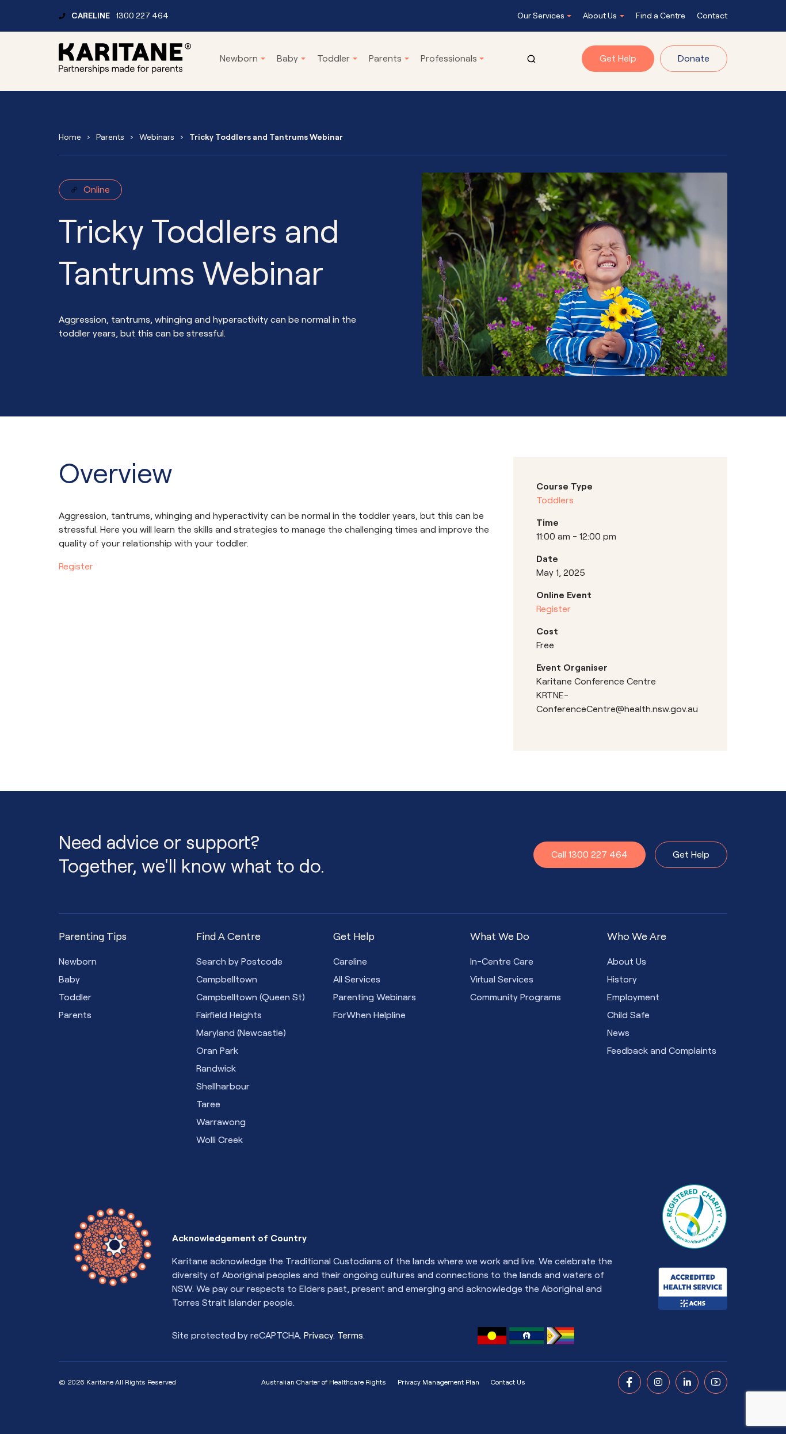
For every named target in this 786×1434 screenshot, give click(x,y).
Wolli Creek (219, 1140)
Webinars (156, 137)
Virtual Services (501, 979)
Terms (350, 1335)
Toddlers (555, 500)
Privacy (318, 1335)
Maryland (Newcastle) (241, 1033)
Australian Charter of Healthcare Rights (323, 1382)
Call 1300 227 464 (589, 855)
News (618, 1033)
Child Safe (628, 1015)
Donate (693, 58)
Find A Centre (228, 936)
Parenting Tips (93, 936)
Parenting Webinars (374, 997)
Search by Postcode (239, 962)
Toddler (333, 58)
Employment (633, 997)
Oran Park (217, 1051)
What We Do (499, 936)
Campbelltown (226, 979)
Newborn (239, 58)
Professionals (449, 58)
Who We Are (636, 936)
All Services (356, 979)
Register (76, 566)
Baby (287, 58)
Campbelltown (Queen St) (250, 997)
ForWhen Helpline (369, 1015)
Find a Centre (660, 15)
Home (70, 137)
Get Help (618, 58)
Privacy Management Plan (438, 1382)
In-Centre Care (501, 962)
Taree (208, 1104)
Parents (385, 58)
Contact (712, 15)
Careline (350, 962)
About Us (600, 15)
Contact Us (508, 1382)
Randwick (216, 1069)
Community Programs (515, 997)
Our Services (540, 15)
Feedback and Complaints (661, 1051)
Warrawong (221, 1122)
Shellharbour (223, 1086)
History (622, 979)
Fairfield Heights (229, 1015)
